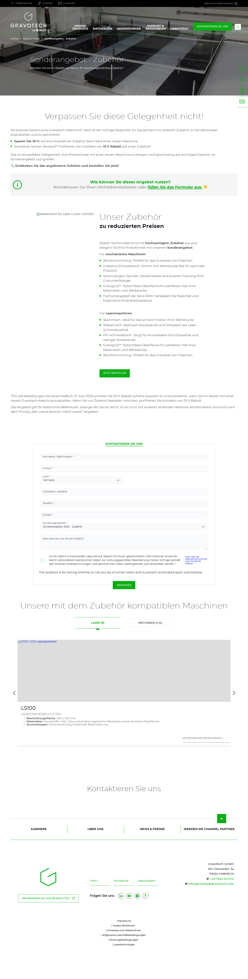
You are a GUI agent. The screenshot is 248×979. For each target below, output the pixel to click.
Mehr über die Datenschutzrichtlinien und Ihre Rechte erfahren (196, 560)
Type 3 (94, 881)
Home (14, 39)
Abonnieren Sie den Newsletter (45, 898)
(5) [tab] (150, 623)
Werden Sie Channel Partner (209, 829)
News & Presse (31, 39)
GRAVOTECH (179, 28)
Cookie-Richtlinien (124, 926)
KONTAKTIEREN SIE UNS (212, 26)
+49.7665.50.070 (222, 878)
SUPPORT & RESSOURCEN (156, 27)
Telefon (47, 503)
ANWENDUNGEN (129, 28)
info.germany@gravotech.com (211, 883)
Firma (46, 468)
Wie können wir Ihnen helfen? (63, 539)
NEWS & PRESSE (152, 829)
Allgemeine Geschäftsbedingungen (124, 935)
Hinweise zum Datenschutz (124, 930)
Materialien (102, 28)
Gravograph (147, 881)
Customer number (55, 491)
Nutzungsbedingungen (124, 940)
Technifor (121, 881)
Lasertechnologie (124, 945)
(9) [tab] (97, 623)
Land (45, 476)
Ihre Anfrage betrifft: (54, 523)
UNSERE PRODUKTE (80, 27)
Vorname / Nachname (57, 456)
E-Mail (47, 515)
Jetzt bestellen (114, 373)
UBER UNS (95, 829)
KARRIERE (39, 829)
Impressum (124, 921)
